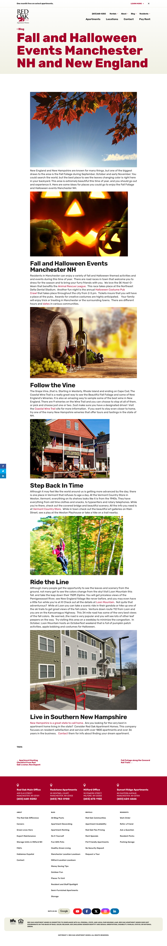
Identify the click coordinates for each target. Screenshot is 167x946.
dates (46, 303)
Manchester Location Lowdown (65, 854)
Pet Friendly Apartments (97, 842)
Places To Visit (58, 878)
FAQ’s (19, 848)
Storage (55, 896)
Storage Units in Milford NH (29, 842)
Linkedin (114, 911)
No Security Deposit (94, 848)
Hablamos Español (25, 854)
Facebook (86, 911)
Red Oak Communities (95, 818)
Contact (129, 19)
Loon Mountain (105, 602)
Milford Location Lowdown (63, 860)
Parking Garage (127, 842)
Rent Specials (91, 836)
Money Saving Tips (60, 866)
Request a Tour (92, 854)
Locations (112, 19)
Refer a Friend (126, 824)
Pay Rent (144, 19)
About (123, 14)
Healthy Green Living (61, 848)
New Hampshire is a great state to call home (56, 722)
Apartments (93, 19)
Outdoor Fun (57, 872)
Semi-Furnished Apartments (64, 890)
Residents (143, 14)
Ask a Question (127, 830)
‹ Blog (20, 29)
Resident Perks (127, 836)
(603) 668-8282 (99, 14)
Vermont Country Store (47, 508)
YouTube (77, 911)
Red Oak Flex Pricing (95, 830)
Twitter (96, 911)
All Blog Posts (57, 818)
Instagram (105, 911)
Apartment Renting (60, 830)
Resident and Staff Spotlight (64, 884)
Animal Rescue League (72, 286)
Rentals (113, 14)
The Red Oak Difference (28, 818)
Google (64, 911)
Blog (133, 14)
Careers (20, 824)
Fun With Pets (57, 842)
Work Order (125, 818)
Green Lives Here (25, 830)
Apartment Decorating (61, 824)
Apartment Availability (95, 824)
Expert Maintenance (26, 836)
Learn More (136, 4)
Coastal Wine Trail (45, 408)
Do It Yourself (57, 836)
